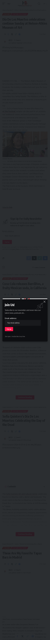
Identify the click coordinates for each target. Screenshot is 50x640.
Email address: (11, 318)
